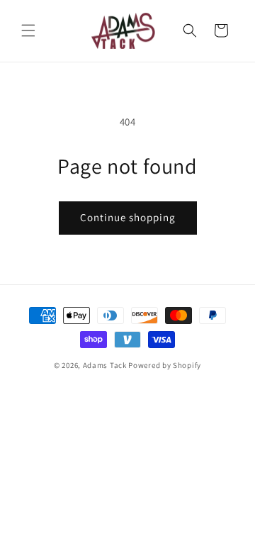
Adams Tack (105, 365)
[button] (28, 30)
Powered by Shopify (164, 365)
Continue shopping (128, 217)
